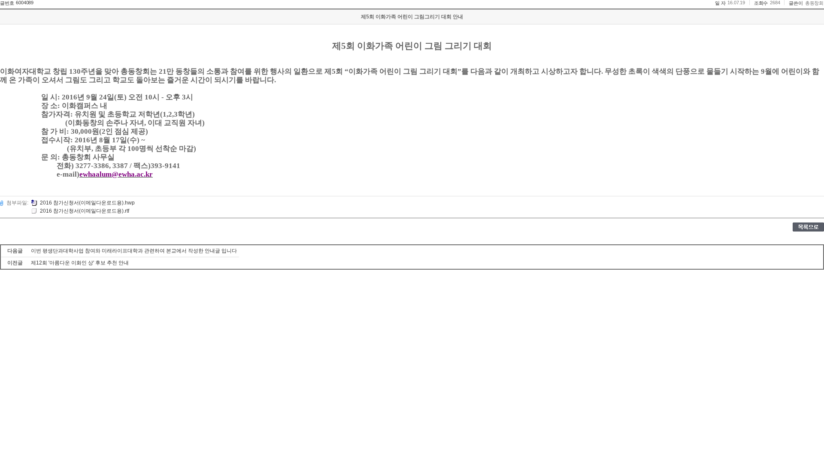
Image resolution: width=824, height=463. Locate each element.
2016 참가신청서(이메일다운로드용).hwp (87, 203)
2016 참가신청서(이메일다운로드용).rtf (84, 211)
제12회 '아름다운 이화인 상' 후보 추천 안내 (80, 263)
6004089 (24, 2)
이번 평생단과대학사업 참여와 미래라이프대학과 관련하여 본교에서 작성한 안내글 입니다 (134, 251)
